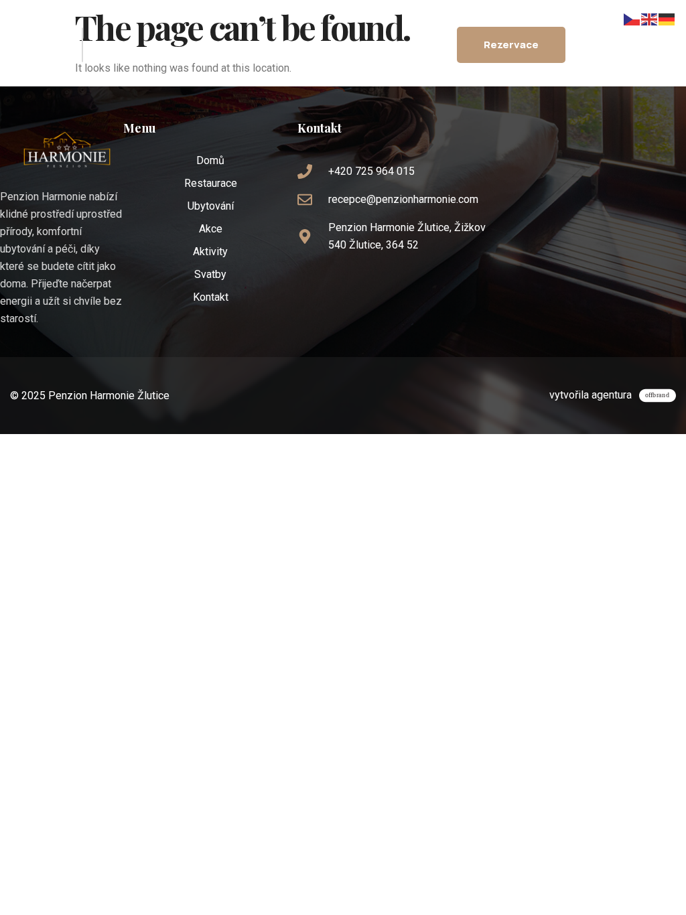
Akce (210, 228)
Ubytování (211, 206)
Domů (210, 160)
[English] (650, 18)
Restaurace (210, 183)
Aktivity (210, 251)
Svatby (210, 274)
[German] (667, 18)
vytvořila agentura (590, 395)
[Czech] (632, 18)
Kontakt (210, 297)
